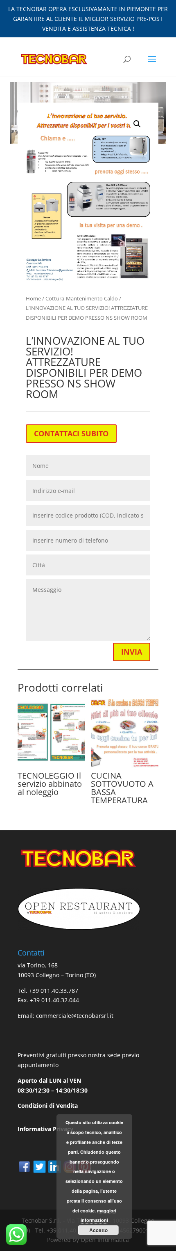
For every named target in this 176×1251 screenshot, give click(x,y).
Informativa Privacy (45, 1129)
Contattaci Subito (71, 433)
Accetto (98, 1230)
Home (33, 298)
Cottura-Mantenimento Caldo (81, 298)
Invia (131, 652)
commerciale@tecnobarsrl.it (74, 1016)
